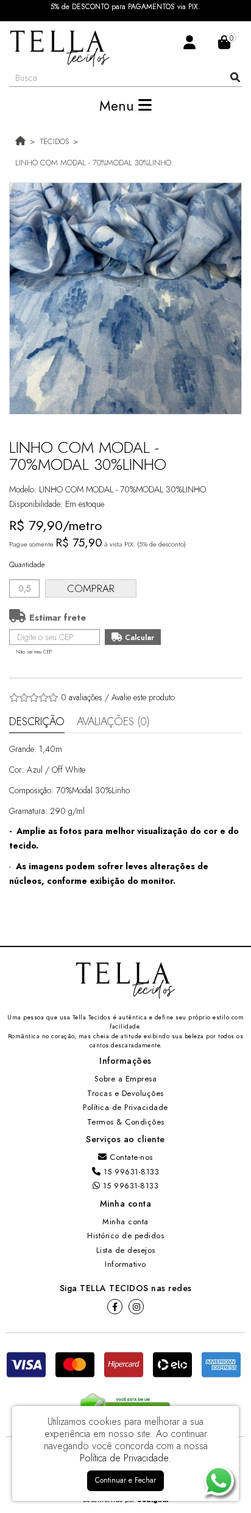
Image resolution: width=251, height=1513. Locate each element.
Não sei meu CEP (34, 651)
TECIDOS (54, 141)
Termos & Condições (125, 1122)
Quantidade (26, 564)
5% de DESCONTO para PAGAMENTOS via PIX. (125, 7)
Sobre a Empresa (125, 1078)
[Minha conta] (189, 41)
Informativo (125, 1264)
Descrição (37, 721)
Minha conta (125, 1221)
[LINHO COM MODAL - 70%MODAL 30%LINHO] (125, 298)
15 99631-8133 (130, 1171)
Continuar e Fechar (125, 1480)
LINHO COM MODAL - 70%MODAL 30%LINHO (93, 162)
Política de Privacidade (125, 1107)
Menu (118, 105)
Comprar (91, 588)
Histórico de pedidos (125, 1235)
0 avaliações (81, 697)
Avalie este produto (143, 697)
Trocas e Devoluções (125, 1093)
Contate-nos (130, 1157)
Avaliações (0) (113, 721)
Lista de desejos (125, 1250)
